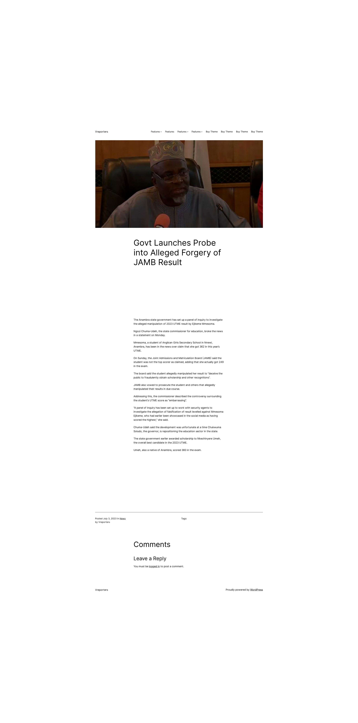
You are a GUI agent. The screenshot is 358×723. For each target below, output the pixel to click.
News (123, 518)
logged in (154, 566)
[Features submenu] (161, 131)
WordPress (256, 589)
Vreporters (101, 131)
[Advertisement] (179, 19)
